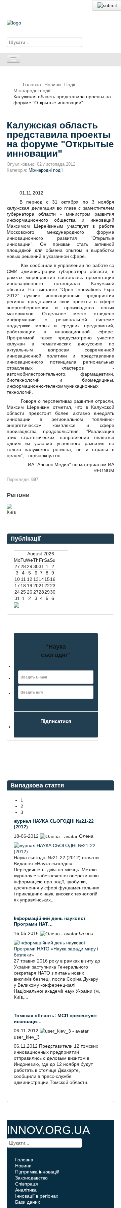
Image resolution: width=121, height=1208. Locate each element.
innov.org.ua (48, 1129)
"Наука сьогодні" (55, 650)
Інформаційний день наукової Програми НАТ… (49, 921)
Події (69, 84)
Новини (52, 84)
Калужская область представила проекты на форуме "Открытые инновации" (60, 139)
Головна (32, 84)
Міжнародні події (31, 90)
